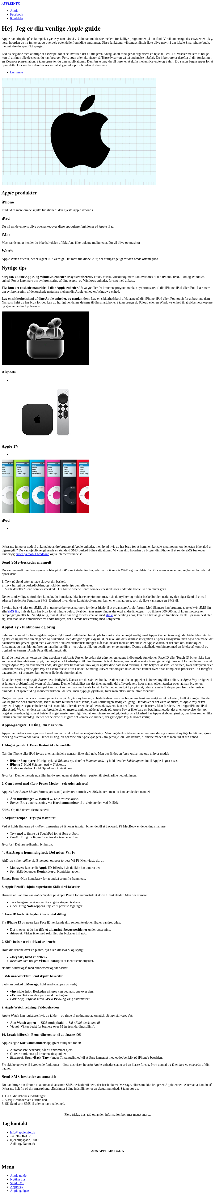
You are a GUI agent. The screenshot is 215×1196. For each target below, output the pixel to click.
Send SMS (17, 1183)
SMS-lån (13, 611)
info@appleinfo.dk (22, 1132)
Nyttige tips (17, 1179)
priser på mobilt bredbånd (32, 554)
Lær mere (16, 72)
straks (109, 615)
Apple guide (18, 1175)
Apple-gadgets (19, 1190)
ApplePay (16, 1187)
